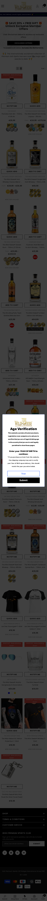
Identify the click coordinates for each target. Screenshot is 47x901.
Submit (23, 480)
